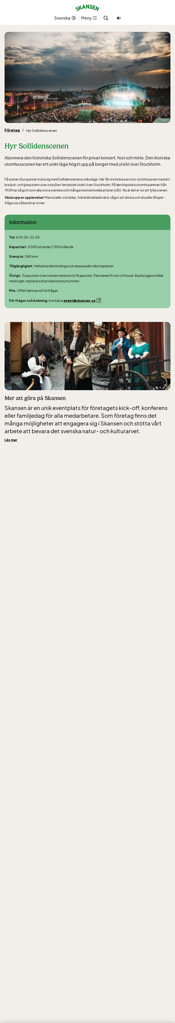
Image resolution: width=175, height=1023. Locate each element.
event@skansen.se (79, 300)
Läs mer (11, 440)
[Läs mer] (87, 356)
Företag (12, 130)
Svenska (62, 17)
